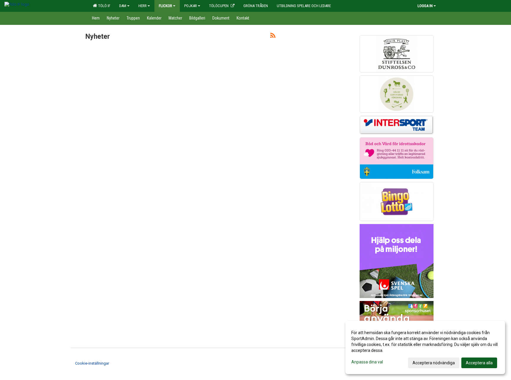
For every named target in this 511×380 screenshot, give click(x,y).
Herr (142, 6)
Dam (122, 6)
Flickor (165, 6)
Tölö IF (103, 6)
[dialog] (425, 347)
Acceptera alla (479, 362)
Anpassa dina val (367, 362)
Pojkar (190, 6)
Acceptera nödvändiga (434, 362)
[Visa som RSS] (272, 36)
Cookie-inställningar (92, 363)
